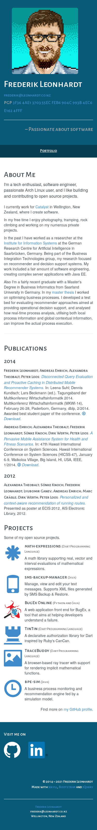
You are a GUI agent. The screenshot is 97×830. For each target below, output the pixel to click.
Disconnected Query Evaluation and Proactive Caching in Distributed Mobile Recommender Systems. (48, 382)
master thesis (63, 292)
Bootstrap (67, 787)
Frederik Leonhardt (48, 806)
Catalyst (42, 206)
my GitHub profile (78, 709)
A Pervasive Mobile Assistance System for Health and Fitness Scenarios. (48, 438)
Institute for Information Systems (30, 243)
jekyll (52, 787)
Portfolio (48, 151)
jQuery (88, 787)
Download (29, 464)
